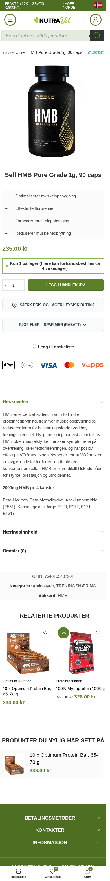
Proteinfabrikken (69, 681)
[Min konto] (95, 19)
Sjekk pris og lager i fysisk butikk (57, 305)
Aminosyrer (43, 585)
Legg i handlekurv (65, 285)
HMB (62, 595)
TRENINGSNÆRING (76, 585)
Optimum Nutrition (17, 681)
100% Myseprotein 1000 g (80, 688)
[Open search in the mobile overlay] (52, 35)
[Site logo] (53, 19)
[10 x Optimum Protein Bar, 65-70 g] (28, 650)
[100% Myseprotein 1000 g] (81, 650)
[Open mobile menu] (10, 19)
